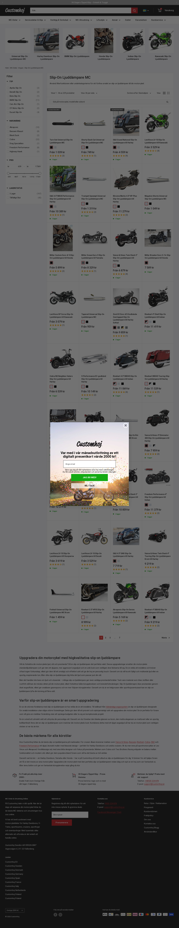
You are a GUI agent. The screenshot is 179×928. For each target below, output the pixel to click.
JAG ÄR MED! (89, 477)
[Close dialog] (126, 425)
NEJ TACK (89, 485)
